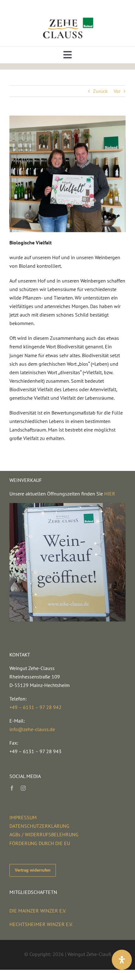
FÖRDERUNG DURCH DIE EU (39, 843)
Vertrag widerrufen (33, 870)
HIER (109, 493)
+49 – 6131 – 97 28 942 (35, 707)
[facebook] (11, 788)
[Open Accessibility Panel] (122, 960)
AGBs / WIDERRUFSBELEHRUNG (43, 834)
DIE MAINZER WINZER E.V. (37, 910)
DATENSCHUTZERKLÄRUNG (39, 826)
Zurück (100, 91)
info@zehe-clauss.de (32, 729)
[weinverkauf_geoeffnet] (67, 505)
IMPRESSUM (23, 817)
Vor (117, 91)
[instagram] (23, 788)
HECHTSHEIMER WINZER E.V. (41, 924)
